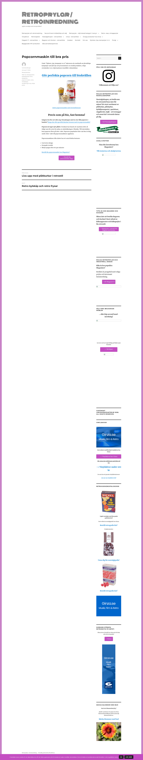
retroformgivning (26, 83)
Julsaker (70, 40)
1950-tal (24, 74)
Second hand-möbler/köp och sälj (56, 33)
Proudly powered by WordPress (46, 752)
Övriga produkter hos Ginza (92, 37)
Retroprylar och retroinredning (32, 33)
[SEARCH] (119, 58)
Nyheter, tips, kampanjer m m (100, 40)
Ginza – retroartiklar (72, 37)
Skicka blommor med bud (109, 719)
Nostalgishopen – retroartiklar (52, 37)
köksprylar (24, 78)
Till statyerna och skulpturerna (109, 151)
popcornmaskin (26, 80)
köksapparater (30, 74)
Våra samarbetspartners (50, 43)
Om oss (85, 40)
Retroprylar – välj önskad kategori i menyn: (83, 33)
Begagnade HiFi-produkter (31, 43)
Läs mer (129, 757)
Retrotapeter (35, 37)
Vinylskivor (25, 37)
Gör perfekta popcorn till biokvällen (66, 75)
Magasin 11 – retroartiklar (30, 40)
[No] (141, 757)
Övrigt (114, 40)
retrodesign (25, 81)
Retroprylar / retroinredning (50, 18)
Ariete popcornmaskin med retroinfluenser (66, 108)
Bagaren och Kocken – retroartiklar (53, 40)
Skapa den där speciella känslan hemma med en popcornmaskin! (69, 122)
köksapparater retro (27, 76)
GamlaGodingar (26, 67)
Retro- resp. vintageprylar (109, 33)
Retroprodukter (26, 72)
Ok (121, 757)
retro (32, 80)
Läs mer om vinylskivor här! (108, 478)
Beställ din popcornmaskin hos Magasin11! (56, 152)
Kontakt (77, 40)
